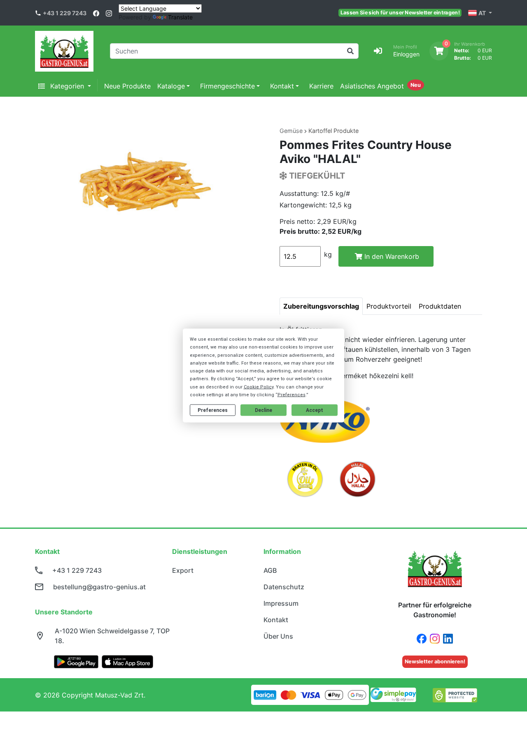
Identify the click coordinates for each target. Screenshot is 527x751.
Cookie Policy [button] (258, 386)
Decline (263, 410)
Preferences (213, 410)
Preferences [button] (291, 394)
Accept (314, 410)
